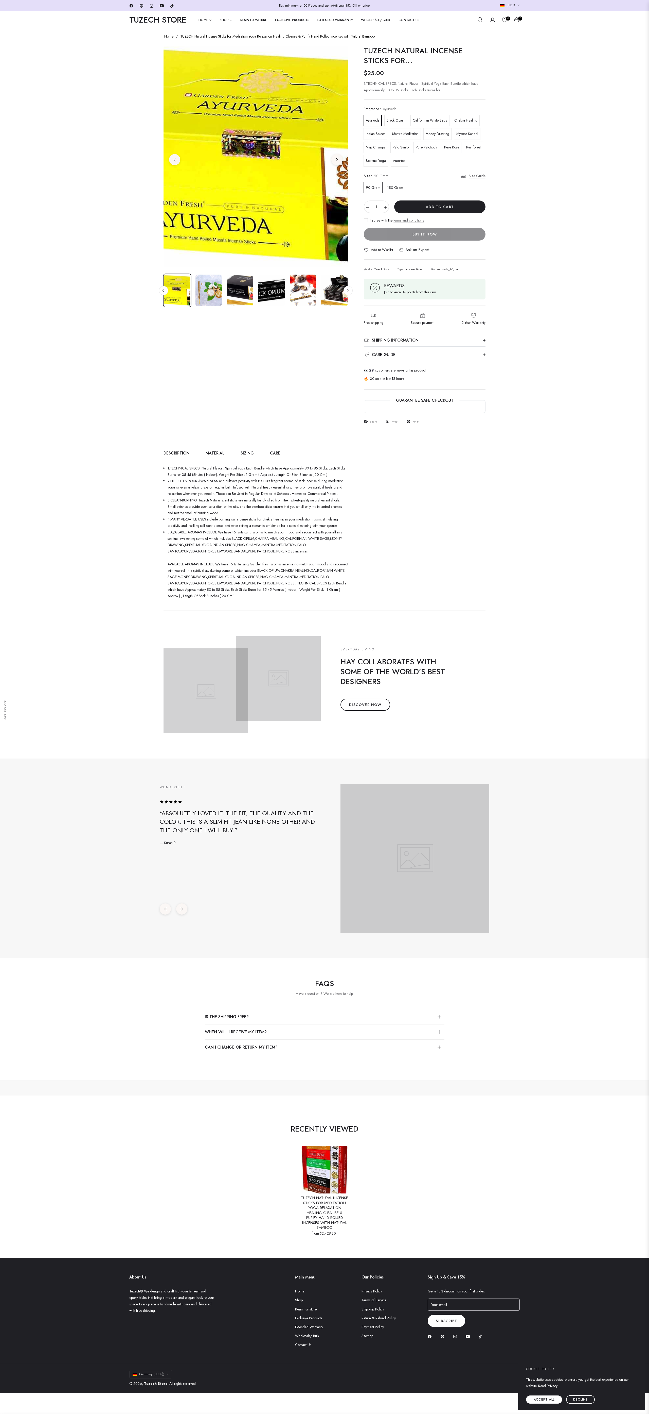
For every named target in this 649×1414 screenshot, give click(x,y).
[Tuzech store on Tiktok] (481, 1336)
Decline (580, 1399)
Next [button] (336, 159)
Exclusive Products (308, 1318)
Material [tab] (215, 453)
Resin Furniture (306, 1309)
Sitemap (367, 1335)
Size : (376, 175)
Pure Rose (451, 147)
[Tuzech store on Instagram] (456, 1336)
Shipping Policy (373, 1309)
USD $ (511, 5)
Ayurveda (373, 120)
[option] (256, 156)
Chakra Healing (465, 120)
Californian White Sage (430, 120)
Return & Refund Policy (379, 1318)
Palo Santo (401, 147)
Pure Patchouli (426, 147)
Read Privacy (547, 1385)
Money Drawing (437, 133)
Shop (299, 1300)
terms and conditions (408, 220)
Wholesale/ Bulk (307, 1335)
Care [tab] (275, 453)
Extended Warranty (309, 1326)
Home (168, 36)
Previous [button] (174, 159)
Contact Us (303, 1344)
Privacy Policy (372, 1291)
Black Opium (396, 120)
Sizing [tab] (247, 453)
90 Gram (373, 187)
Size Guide (477, 175)
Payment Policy (373, 1326)
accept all (544, 1399)
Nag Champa (376, 147)
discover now (365, 704)
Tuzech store (156, 1383)
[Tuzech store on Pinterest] (443, 1336)
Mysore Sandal (467, 133)
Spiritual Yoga (376, 160)
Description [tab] (176, 453)
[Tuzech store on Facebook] (431, 1336)
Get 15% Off (5, 709)
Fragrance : (380, 108)
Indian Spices (375, 133)
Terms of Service (374, 1300)
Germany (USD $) (151, 1374)
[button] (480, 20)
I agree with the (397, 220)
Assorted (399, 160)
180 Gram (395, 187)
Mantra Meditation (405, 133)
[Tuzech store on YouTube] (469, 1336)
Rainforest (473, 147)
